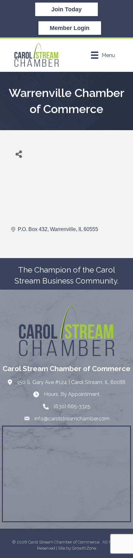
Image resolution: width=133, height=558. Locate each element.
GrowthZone (84, 548)
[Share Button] (18, 154)
